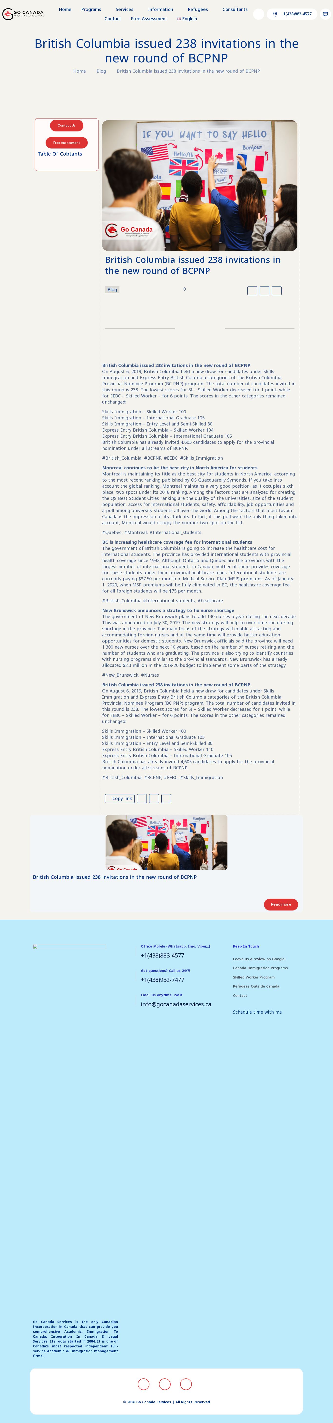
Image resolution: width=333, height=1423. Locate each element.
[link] (166, 842)
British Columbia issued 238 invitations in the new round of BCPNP (188, 71)
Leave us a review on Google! (259, 959)
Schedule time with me (257, 1012)
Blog (101, 71)
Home (79, 71)
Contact (240, 995)
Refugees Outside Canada (256, 986)
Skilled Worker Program (254, 977)
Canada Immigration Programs (260, 968)
